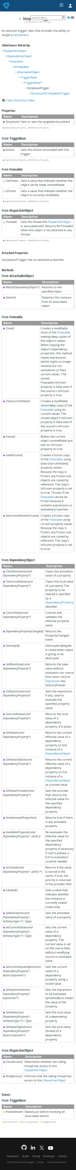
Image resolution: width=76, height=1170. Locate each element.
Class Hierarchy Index (20, 100)
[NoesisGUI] (6, 5)
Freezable (16, 61)
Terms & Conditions (56, 1162)
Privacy (40, 1162)
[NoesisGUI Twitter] (41, 1147)
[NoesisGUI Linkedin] (33, 1147)
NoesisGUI (13, 1156)
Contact (62, 1156)
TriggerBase (28, 77)
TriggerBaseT (33, 83)
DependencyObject (19, 56)
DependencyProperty (59, 602)
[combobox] (48, 17)
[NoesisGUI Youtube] (50, 1147)
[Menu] (61, 5)
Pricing (36, 1156)
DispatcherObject (14, 51)
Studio (25, 1156)
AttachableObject (28, 72)
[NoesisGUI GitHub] (24, 1147)
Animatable (21, 67)
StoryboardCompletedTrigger (50, 93)
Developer (49, 1156)
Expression (52, 681)
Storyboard (20, 35)
